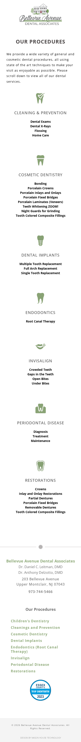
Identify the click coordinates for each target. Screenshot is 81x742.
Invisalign (20, 658)
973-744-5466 (41, 591)
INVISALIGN (40, 360)
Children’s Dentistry (30, 621)
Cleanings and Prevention (35, 627)
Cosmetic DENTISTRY (40, 174)
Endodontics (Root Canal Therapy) (34, 649)
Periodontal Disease (40, 422)
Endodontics (40, 312)
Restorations (40, 480)
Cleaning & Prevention (40, 112)
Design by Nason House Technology (40, 737)
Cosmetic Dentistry (29, 634)
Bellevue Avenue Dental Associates (40, 561)
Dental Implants (40, 255)
